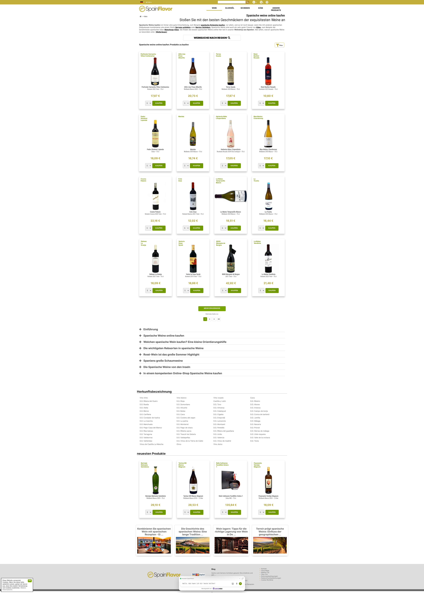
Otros (179, 444)
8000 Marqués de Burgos (220, 243)
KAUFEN (158, 103)
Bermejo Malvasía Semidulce (145, 465)
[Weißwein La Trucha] (268, 210)
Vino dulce (217, 444)
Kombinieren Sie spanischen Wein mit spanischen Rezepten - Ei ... (154, 531)
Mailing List (265, 572)
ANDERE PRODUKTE (276, 9)
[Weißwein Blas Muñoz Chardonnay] (268, 147)
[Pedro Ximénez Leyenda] (155, 147)
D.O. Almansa (218, 408)
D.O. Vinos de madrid (222, 441)
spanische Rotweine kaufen (213, 25)
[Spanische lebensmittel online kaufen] (155, 10)
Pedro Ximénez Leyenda (144, 118)
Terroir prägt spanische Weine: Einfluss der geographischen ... (270, 531)
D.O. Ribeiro (255, 401)
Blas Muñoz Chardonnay (258, 117)
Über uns (264, 574)
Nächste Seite (212, 314)
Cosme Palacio (143, 180)
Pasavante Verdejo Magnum (258, 465)
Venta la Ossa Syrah (182, 243)
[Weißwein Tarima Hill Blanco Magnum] (193, 494)
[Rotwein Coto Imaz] (193, 210)
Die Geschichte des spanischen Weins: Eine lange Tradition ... (193, 531)
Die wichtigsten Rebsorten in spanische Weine (172, 348)
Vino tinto (144, 398)
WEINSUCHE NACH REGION (211, 37)
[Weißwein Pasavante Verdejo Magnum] (268, 494)
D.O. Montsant (219, 424)
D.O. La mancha (146, 421)
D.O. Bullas (181, 411)
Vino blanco (181, 398)
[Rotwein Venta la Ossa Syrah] (193, 272)
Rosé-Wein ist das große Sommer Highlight (170, 354)
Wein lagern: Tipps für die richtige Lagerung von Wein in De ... (231, 531)
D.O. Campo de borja (259, 411)
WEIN (214, 8)
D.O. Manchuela (146, 424)
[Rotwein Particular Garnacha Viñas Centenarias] (155, 85)
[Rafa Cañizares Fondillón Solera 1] (231, 494)
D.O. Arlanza (255, 408)
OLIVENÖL (229, 8)
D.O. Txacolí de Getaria (186, 434)
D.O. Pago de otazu (185, 427)
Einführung (149, 329)
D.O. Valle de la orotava (260, 437)
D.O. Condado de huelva (150, 418)
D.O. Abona (255, 404)
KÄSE (260, 8)
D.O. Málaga (255, 421)
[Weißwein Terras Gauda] (230, 85)
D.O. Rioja (181, 401)
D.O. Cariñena (145, 414)
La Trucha (256, 180)
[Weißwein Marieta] (193, 147)
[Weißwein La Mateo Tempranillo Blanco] (230, 210)
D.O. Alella (144, 408)
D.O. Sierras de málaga (259, 431)
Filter (281, 45)
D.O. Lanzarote (219, 421)
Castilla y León (219, 401)
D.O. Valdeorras (146, 437)
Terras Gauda (218, 55)
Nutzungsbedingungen (269, 576)
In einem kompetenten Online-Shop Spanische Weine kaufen (181, 373)
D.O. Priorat (255, 427)
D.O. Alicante (182, 408)
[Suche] (247, 2)
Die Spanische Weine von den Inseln (165, 367)
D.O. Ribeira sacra (184, 431)
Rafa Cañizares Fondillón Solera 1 (222, 465)
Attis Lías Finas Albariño (181, 56)
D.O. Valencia (218, 437)
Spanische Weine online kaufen (162, 335)
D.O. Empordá (219, 418)
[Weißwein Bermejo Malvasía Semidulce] (155, 494)
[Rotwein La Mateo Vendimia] (268, 272)
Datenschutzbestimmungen (271, 578)
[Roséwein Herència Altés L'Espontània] (230, 147)
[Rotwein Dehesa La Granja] (155, 272)
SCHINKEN (245, 8)
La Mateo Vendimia (257, 242)
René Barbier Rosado (256, 56)
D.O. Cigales (218, 414)
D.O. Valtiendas (146, 441)
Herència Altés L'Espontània (221, 117)
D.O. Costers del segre (186, 418)
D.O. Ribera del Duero (149, 401)
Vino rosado (218, 398)
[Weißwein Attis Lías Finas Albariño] (193, 85)
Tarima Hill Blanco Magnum (182, 465)
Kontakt (264, 569)
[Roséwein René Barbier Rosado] (268, 85)
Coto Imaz (180, 180)
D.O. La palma (182, 421)
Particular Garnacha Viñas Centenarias (148, 55)
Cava (252, 398)
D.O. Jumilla (255, 418)
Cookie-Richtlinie (267, 580)
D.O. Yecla (254, 441)
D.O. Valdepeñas (183, 437)
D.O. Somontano (183, 404)
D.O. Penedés (218, 427)
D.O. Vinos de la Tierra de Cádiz (190, 441)
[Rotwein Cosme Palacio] (155, 210)
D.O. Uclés (217, 434)
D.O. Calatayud (219, 411)
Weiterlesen (161, 32)
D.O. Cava (181, 414)
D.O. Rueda (144, 404)
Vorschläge (265, 570)
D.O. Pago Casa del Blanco (151, 427)
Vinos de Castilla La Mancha (151, 444)
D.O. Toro (217, 404)
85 (219, 319)
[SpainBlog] (267, 2)
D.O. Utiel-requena (258, 434)
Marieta (181, 116)
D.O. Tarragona (146, 434)
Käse (258, 27)
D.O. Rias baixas (146, 431)
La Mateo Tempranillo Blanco (220, 181)
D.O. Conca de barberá (259, 414)
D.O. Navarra (255, 424)
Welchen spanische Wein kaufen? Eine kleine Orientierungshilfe (183, 342)
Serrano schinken (183, 27)
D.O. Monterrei (182, 424)
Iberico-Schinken (203, 27)
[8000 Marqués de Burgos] (231, 272)
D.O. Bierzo (144, 411)
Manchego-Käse (172, 30)
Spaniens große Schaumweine (162, 360)
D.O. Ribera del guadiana (223, 431)
